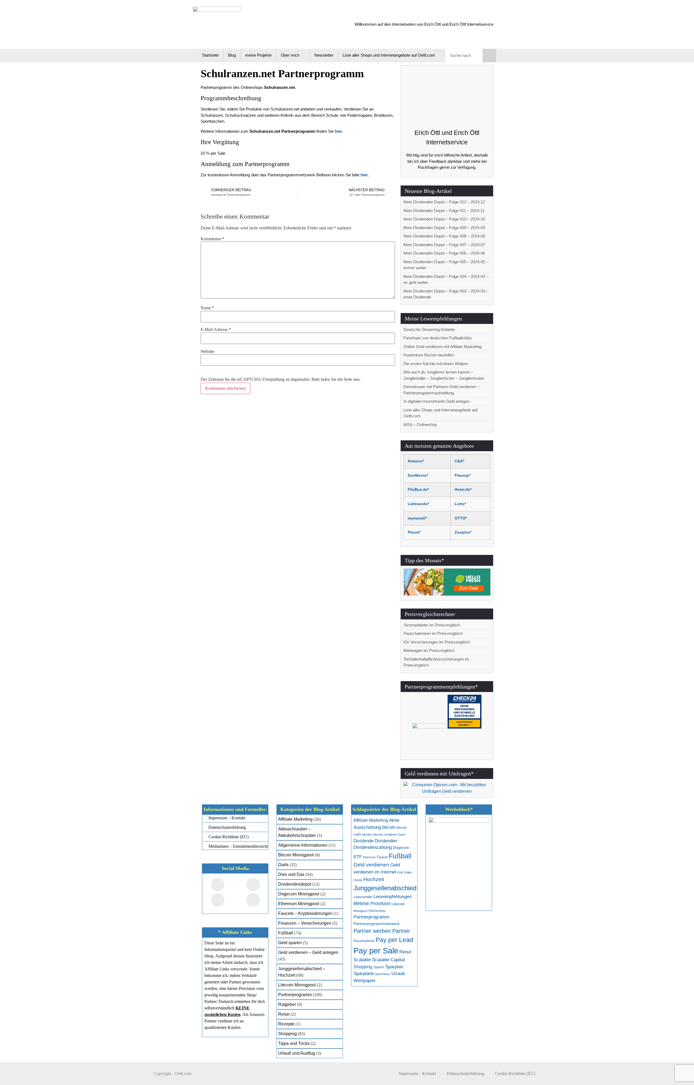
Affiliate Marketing (295, 819)
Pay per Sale (376, 950)
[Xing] (217, 900)
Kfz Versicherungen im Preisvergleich (436, 642)
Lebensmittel (363, 897)
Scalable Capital (388, 959)
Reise (284, 1014)
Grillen (408, 872)
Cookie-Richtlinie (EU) (515, 1073)
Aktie (394, 820)
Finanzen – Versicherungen (304, 923)
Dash (401, 834)
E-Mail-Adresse (216, 329)
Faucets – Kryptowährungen (305, 913)
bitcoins (367, 834)
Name (207, 308)
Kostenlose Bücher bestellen (428, 355)
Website (207, 351)
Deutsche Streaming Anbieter (429, 329)
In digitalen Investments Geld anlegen (436, 401)
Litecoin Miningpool (297, 985)
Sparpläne (364, 973)
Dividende (364, 840)
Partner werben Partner (382, 931)
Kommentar (212, 239)
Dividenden (386, 840)
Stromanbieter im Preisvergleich (431, 625)
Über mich (290, 55)
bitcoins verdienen (385, 834)
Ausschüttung (367, 827)
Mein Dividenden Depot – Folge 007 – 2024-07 (444, 244)
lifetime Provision (372, 903)
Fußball (285, 933)
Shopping (287, 1033)
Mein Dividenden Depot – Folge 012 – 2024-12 (444, 202)
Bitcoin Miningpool (296, 855)
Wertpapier (365, 980)
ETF (358, 856)
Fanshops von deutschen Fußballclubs (437, 338)
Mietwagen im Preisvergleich (428, 650)
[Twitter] (253, 884)
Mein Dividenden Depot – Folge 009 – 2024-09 (444, 227)
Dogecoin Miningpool (298, 894)
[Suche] (489, 55)
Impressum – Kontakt (417, 1073)
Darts (283, 864)
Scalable (362, 959)
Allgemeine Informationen (302, 845)
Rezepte (286, 1024)
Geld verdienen (371, 865)
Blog (232, 55)
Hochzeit (373, 879)
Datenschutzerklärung (465, 1073)
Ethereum (369, 857)
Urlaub (398, 973)
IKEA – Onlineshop (420, 424)
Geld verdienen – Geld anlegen (308, 952)
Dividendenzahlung (373, 847)
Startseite (210, 55)
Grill (400, 872)
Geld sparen (290, 942)
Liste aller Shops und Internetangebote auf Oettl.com (389, 55)
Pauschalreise (364, 941)
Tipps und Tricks (294, 1043)
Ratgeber (287, 1004)
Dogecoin (401, 848)
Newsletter (323, 55)
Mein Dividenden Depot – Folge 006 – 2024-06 (444, 253)
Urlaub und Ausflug (296, 1053)
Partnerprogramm (295, 994)
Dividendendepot (294, 884)
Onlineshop (376, 911)
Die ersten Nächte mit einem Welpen (435, 363)
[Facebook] (217, 884)
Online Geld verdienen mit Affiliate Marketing (442, 346)
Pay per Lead (394, 939)
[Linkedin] (253, 900)
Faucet (382, 857)
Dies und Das (291, 874)
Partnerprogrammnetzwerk (377, 924)
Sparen (378, 967)
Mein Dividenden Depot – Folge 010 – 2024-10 (444, 219)
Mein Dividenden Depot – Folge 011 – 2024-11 (443, 210)
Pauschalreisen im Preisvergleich (432, 633)
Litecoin (398, 904)
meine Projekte (258, 55)
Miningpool (360, 910)
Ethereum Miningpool (298, 903)
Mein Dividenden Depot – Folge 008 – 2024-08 (444, 236)
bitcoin (389, 827)
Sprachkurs (382, 974)
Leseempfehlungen (393, 896)
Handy (358, 880)
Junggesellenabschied (385, 888)
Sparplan (394, 966)
